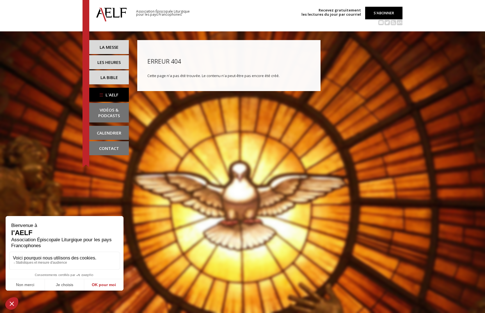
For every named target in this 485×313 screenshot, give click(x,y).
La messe (109, 47)
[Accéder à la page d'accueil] (111, 13)
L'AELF (111, 95)
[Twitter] (387, 22)
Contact (109, 148)
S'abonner (384, 12)
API (399, 23)
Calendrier (109, 133)
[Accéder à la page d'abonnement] (381, 22)
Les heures (109, 62)
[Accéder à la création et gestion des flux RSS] (393, 22)
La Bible (109, 77)
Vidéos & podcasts (109, 112)
